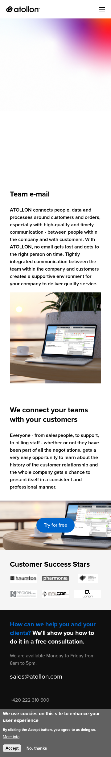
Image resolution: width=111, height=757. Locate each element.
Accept (12, 748)
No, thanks (37, 748)
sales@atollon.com (36, 676)
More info (11, 737)
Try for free (55, 525)
